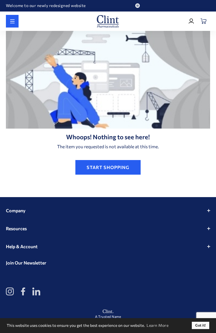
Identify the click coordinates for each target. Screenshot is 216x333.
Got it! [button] (200, 325)
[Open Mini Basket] (203, 21)
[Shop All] (12, 21)
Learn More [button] (157, 325)
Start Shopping (108, 167)
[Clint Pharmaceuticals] (108, 21)
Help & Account (22, 246)
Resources (16, 228)
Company (16, 210)
